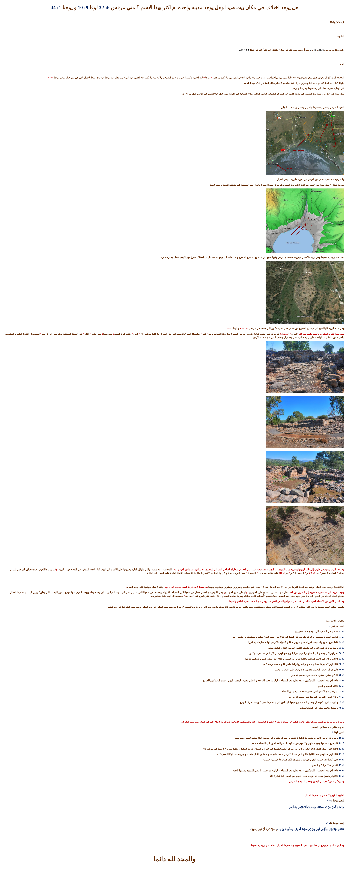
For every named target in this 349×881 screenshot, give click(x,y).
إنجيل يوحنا (338, 800)
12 (331, 823)
